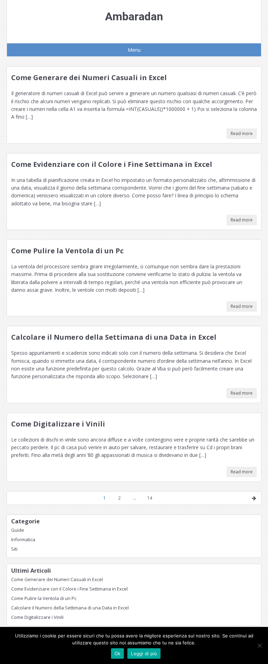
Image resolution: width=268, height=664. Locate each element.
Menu (134, 50)
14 (149, 498)
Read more (242, 133)
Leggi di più (144, 653)
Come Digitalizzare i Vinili (58, 424)
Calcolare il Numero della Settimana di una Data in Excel (113, 337)
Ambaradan (134, 16)
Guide (17, 530)
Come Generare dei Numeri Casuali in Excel (89, 77)
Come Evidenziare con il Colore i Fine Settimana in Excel (111, 164)
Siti (14, 549)
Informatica (23, 539)
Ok (117, 653)
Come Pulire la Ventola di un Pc (67, 250)
